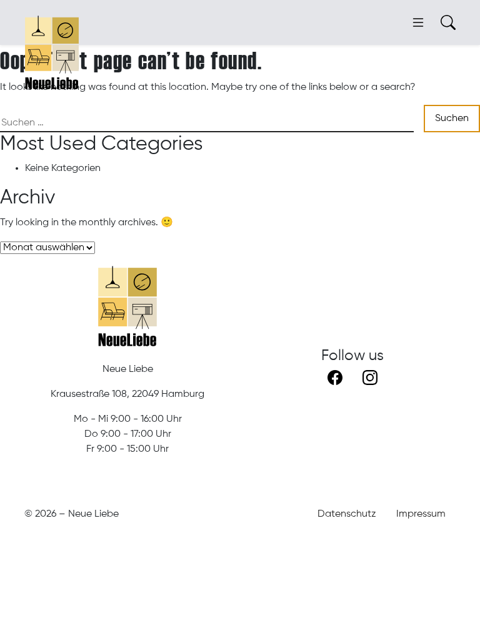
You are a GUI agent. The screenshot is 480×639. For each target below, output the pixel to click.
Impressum (421, 514)
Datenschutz (347, 514)
